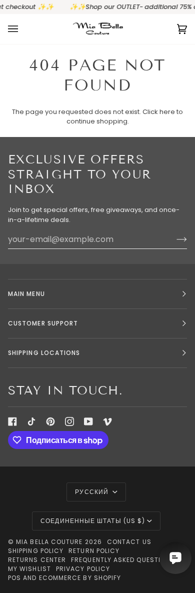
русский (92, 492)
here (167, 111)
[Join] (173, 240)
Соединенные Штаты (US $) (92, 520)
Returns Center (37, 560)
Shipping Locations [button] (44, 352)
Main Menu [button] (26, 294)
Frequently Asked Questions (122, 560)
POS (14, 578)
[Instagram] (69, 421)
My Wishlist (29, 568)
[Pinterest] (50, 421)
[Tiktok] (31, 421)
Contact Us (129, 542)
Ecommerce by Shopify (80, 578)
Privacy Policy (83, 568)
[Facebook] (12, 421)
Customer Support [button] (43, 323)
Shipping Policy (36, 550)
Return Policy (94, 550)
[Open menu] (23, 29)
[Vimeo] (107, 421)
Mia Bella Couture (49, 542)
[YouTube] (88, 421)
